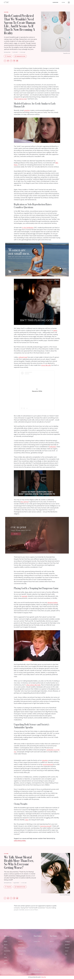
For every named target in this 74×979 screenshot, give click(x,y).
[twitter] (8, 61)
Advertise (20, 941)
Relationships (7, 951)
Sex (5, 954)
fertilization (52, 446)
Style (5, 947)
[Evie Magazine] (6, 2)
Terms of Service (22, 951)
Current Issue (37, 941)
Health (5, 941)
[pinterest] (11, 61)
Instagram (67, 941)
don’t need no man (20, 99)
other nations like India (33, 685)
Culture (5, 960)
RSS (66, 954)
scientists (27, 110)
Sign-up (52, 941)
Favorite (9, 56)
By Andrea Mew (7, 52)
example (24, 596)
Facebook (67, 944)
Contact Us (20, 944)
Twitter (66, 951)
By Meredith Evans (7, 882)
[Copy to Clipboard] (17, 61)
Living (5, 957)
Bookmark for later (21, 56)
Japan (55, 330)
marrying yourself (45, 826)
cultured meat (22, 357)
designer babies (52, 602)
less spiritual (24, 502)
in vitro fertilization (28, 227)
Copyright (20, 954)
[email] (14, 61)
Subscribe (43, 977)
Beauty (5, 944)
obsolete (45, 760)
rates (26, 820)
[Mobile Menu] (69, 2)
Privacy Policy (21, 947)
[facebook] (5, 61)
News (5, 963)
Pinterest (67, 947)
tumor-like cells (46, 365)
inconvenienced (48, 764)
